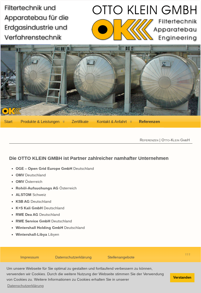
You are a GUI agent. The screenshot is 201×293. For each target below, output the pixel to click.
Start (8, 121)
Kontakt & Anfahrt (112, 121)
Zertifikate (80, 121)
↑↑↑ (188, 254)
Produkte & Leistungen (40, 121)
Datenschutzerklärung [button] (25, 286)
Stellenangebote (121, 257)
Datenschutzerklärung (73, 257)
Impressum (29, 257)
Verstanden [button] (182, 277)
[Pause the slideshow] (184, 80)
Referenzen (149, 121)
